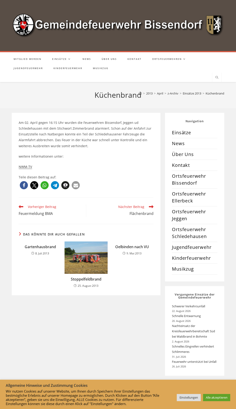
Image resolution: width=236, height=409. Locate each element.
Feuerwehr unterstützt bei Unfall (194, 362)
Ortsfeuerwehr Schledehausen (189, 232)
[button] (24, 185)
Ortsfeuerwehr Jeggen (189, 215)
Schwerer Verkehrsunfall (189, 306)
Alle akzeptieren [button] (216, 397)
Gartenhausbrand (40, 246)
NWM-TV (25, 167)
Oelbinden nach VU (132, 246)
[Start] (140, 93)
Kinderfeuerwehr (191, 258)
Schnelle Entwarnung (186, 316)
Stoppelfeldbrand (86, 279)
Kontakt (181, 165)
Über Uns (183, 154)
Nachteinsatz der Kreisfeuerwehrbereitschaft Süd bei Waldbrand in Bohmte (193, 331)
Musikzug (183, 269)
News (178, 143)
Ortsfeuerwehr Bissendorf (189, 179)
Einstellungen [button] (189, 397)
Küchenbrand (215, 93)
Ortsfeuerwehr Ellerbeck (189, 197)
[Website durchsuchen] (217, 77)
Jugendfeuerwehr (191, 247)
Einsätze (181, 132)
